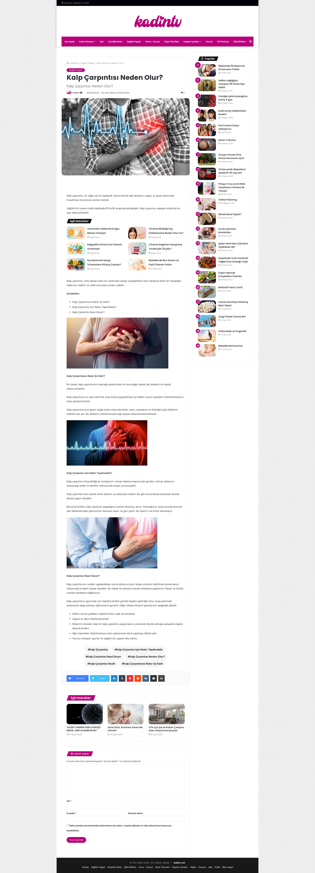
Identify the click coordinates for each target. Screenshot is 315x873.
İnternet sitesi (135, 813)
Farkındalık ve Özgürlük (232, 331)
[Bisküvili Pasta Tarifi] (207, 292)
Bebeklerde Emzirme (230, 345)
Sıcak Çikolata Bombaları (227, 230)
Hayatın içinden (191, 41)
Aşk (102, 41)
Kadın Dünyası (86, 41)
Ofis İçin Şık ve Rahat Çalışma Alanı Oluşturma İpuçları (166, 729)
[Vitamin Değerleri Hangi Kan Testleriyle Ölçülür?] (137, 248)
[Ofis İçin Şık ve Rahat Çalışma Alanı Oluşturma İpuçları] (167, 714)
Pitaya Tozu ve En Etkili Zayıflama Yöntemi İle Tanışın (231, 187)
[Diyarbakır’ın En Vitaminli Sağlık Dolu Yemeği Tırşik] (207, 263)
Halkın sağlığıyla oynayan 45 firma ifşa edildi (231, 84)
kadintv (76, 92)
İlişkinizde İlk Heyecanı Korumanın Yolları (231, 67)
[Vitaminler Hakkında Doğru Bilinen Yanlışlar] (76, 233)
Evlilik (217, 867)
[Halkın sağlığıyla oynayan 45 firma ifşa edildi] (207, 85)
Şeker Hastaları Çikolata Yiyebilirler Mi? (233, 245)
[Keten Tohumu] (207, 144)
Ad (69, 801)
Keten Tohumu (227, 140)
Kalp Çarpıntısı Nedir (102, 663)
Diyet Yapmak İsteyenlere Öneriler (230, 274)
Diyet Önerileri (171, 41)
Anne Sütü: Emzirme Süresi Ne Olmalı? (125, 729)
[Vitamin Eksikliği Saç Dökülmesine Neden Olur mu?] (137, 233)
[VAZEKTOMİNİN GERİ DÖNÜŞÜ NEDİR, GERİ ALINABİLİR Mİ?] (85, 714)
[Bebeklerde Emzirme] (207, 350)
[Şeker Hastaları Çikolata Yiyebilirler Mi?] (207, 248)
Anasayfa (74, 63)
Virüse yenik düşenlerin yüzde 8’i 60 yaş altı (232, 171)
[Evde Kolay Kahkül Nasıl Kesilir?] (207, 115)
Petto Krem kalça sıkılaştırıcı (228, 127)
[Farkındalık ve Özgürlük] (207, 336)
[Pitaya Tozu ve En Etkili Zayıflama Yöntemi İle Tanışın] (207, 188)
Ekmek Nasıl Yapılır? (230, 214)
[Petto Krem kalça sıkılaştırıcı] (207, 130)
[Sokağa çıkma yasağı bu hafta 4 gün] (207, 101)
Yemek (209, 41)
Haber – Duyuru (198, 867)
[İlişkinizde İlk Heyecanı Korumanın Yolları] (207, 70)
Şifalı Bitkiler (239, 41)
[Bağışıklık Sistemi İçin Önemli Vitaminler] (76, 248)
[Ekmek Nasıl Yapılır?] (207, 219)
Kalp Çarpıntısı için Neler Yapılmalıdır (139, 649)
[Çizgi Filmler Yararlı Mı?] (207, 321)
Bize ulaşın (227, 867)
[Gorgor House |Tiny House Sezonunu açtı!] (207, 159)
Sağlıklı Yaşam (134, 41)
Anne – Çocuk (153, 41)
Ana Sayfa (69, 41)
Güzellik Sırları (115, 41)
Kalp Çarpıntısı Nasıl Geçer (104, 656)
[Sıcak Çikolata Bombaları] (207, 233)
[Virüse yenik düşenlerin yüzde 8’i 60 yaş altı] (207, 174)
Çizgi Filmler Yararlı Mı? (232, 316)
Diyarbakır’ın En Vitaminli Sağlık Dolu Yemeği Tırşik (233, 260)
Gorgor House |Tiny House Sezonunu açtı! (231, 156)
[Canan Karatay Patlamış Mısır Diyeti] (207, 306)
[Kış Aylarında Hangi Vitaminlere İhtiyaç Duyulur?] (76, 264)
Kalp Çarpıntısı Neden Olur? (147, 656)
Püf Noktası (223, 41)
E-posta (71, 813)
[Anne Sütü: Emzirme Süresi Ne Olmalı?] (126, 714)
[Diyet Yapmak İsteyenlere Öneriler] (207, 277)
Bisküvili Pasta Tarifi (230, 287)
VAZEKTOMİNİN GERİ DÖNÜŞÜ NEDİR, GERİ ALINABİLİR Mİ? (84, 729)
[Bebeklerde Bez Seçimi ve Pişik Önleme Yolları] (137, 264)
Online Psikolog (227, 199)
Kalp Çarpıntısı (98, 649)
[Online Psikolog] (207, 204)
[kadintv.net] (157, 21)
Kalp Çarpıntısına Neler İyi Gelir (143, 663)
